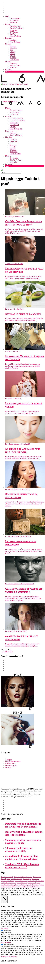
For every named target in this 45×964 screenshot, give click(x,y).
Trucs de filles (14, 60)
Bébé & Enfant (15, 65)
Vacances (13, 58)
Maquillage (13, 30)
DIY (11, 50)
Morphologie (14, 20)
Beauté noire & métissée (7, 877)
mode (12, 879)
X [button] (42, 894)
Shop (7, 71)
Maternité (13, 67)
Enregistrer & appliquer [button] (9, 956)
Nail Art (12, 34)
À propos (8, 760)
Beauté (7, 24)
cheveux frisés (8, 887)
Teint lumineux (36, 887)
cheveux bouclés (16, 887)
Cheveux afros (35, 879)
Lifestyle (8, 44)
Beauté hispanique (5, 879)
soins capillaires (14, 885)
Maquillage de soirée (26, 887)
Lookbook (13, 22)
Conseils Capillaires (16, 28)
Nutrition (13, 40)
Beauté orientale (18, 877)
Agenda (12, 56)
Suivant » (9, 651)
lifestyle (12, 881)
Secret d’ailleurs (15, 36)
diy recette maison (31, 881)
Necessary (7, 931)
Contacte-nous (10, 764)
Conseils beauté (15, 26)
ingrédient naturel (5, 881)
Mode (7, 16)
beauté (25, 883)
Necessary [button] (4, 928)
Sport (20, 885)
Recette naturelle (18, 879)
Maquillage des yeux (10, 883)
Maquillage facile (5, 885)
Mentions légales (11, 765)
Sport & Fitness (15, 42)
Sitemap (8, 767)
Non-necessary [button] (6, 942)
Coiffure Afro (20, 883)
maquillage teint (36, 883)
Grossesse (13, 64)
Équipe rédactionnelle (12, 762)
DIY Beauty (14, 32)
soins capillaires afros (20, 881)
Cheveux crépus (27, 879)
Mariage (12, 52)
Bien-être (8, 38)
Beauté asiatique (37, 877)
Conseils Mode (15, 18)
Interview (13, 46)
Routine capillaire (34, 885)
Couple (12, 54)
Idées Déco (13, 48)
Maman (7, 62)
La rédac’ (8, 69)
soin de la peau (26, 885)
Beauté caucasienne (27, 877)
